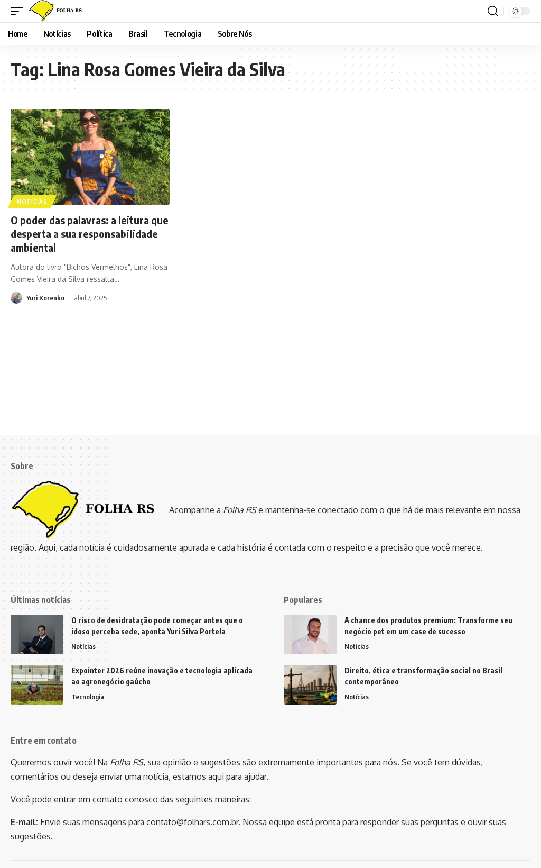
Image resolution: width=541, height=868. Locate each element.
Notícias (32, 201)
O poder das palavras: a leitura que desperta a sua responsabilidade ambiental (89, 233)
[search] (493, 11)
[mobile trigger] (20, 11)
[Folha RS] (58, 11)
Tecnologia (87, 696)
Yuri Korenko (45, 298)
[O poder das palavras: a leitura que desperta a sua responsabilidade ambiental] (90, 157)
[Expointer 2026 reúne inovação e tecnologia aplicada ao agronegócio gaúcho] (37, 685)
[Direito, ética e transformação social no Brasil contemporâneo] (310, 685)
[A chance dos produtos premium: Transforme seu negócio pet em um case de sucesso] (310, 634)
